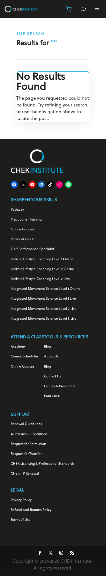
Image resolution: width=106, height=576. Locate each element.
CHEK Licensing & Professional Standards (42, 464)
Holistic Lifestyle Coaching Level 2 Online (42, 269)
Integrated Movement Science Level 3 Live (44, 319)
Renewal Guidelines (26, 424)
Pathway (17, 210)
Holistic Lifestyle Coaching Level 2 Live (40, 279)
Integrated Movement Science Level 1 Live (43, 299)
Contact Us (52, 377)
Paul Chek (52, 396)
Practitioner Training (26, 220)
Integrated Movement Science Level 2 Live (44, 309)
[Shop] (68, 9)
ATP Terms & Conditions (29, 434)
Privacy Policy (21, 500)
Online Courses (22, 230)
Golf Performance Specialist (32, 249)
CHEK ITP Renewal (25, 474)
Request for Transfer (26, 454)
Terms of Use (21, 520)
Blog (47, 347)
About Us (51, 357)
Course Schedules (24, 357)
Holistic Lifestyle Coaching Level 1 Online (42, 259)
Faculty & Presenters (59, 386)
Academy (18, 347)
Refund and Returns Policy (31, 510)
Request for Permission (28, 444)
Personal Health (23, 239)
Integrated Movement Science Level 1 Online (45, 289)
